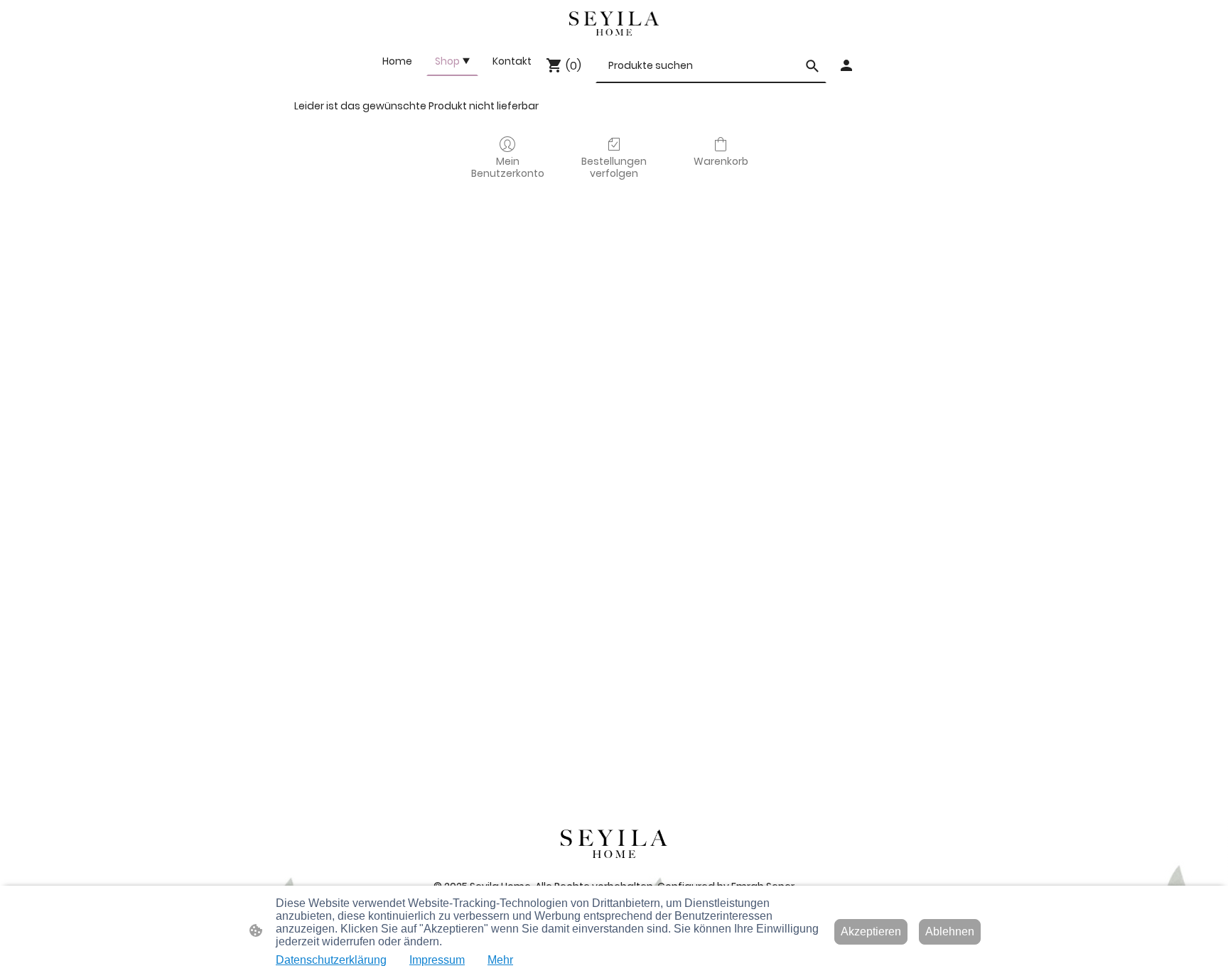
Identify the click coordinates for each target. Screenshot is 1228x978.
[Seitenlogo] (614, 23)
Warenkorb (721, 161)
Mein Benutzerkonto (507, 167)
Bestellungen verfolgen (614, 167)
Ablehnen (949, 931)
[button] (812, 66)
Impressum (437, 960)
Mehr (500, 960)
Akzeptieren (871, 931)
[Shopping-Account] (846, 65)
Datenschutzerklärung (331, 960)
